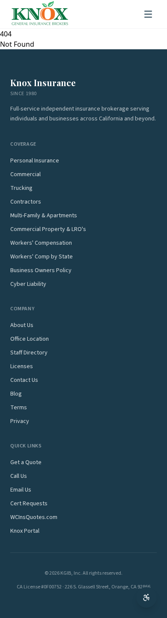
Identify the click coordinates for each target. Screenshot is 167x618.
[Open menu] (148, 14)
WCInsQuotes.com (33, 517)
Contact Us (24, 380)
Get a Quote (26, 462)
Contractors (25, 202)
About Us (21, 325)
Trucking (21, 188)
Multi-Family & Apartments (43, 215)
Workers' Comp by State (41, 256)
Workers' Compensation (41, 243)
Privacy (19, 421)
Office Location (29, 339)
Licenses (21, 366)
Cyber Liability (28, 284)
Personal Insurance (34, 160)
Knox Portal (24, 531)
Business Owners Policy (41, 270)
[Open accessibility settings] (146, 597)
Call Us (18, 476)
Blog (16, 394)
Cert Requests (29, 503)
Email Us (20, 490)
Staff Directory (29, 352)
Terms (18, 407)
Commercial (25, 174)
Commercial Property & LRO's (48, 229)
